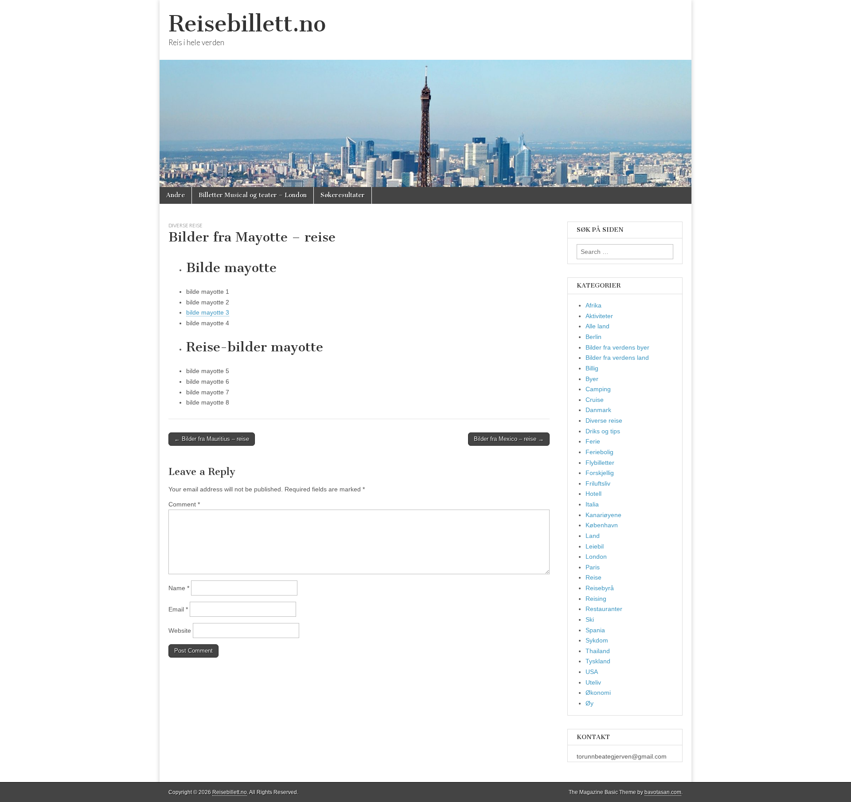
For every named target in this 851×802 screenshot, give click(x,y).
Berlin (593, 336)
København (602, 525)
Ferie (593, 441)
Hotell (593, 493)
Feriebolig (599, 452)
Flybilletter (600, 462)
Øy (589, 703)
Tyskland (598, 661)
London (596, 556)
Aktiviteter (599, 315)
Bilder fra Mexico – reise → (509, 439)
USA (592, 671)
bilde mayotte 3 (207, 312)
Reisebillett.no (247, 23)
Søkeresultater (342, 195)
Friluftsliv (598, 483)
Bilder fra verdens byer (617, 347)
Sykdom (597, 640)
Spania (595, 630)
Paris (593, 567)
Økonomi (598, 692)
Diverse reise (185, 225)
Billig (592, 368)
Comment (184, 504)
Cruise (595, 399)
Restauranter (604, 608)
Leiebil (595, 546)
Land (593, 535)
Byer (592, 378)
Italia (592, 504)
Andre (175, 195)
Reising (596, 598)
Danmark (598, 409)
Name (178, 588)
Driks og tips (603, 431)
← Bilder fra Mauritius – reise (211, 439)
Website (179, 630)
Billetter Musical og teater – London (253, 195)
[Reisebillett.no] (425, 93)
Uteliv (593, 682)
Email (178, 609)
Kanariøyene (603, 514)
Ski (590, 619)
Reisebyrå (600, 588)
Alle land (597, 326)
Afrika (593, 305)
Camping (598, 389)
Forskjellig (600, 472)
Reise (593, 577)
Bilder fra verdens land (617, 357)
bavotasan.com (662, 792)
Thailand (598, 650)
